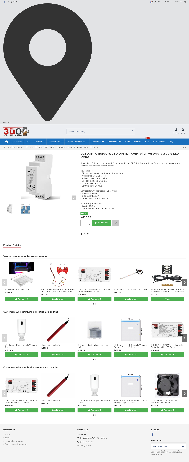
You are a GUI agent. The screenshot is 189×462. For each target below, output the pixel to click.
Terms (7, 438)
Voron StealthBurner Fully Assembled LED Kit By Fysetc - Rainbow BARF (58, 290)
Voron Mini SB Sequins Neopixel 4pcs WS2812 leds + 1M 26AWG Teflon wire (167, 290)
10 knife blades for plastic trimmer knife (93, 346)
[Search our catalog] (132, 131)
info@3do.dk (13, 2)
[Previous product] (184, 147)
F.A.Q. (7, 434)
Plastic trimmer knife (50, 345)
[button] (93, 303)
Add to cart (103, 223)
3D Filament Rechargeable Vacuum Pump (21, 346)
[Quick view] (23, 286)
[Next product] (185, 147)
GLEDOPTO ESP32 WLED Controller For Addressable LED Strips (94, 290)
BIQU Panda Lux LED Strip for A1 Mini (131, 289)
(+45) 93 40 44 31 (87, 442)
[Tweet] (84, 234)
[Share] (81, 234)
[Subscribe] (183, 446)
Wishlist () (181, 2)
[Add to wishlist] (115, 223)
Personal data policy (14, 441)
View (167, 299)
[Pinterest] (87, 234)
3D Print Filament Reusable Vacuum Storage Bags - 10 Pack (130, 346)
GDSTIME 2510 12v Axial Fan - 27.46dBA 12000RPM (164, 401)
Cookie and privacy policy (16, 444)
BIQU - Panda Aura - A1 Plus (17, 289)
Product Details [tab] (12, 245)
